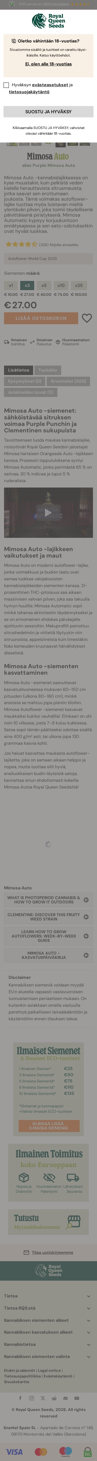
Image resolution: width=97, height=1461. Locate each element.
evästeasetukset (50, 85)
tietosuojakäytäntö (29, 92)
